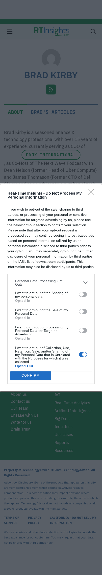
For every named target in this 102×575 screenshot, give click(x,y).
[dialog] (51, 287)
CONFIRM (31, 375)
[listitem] (51, 282)
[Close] (92, 193)
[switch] (83, 294)
